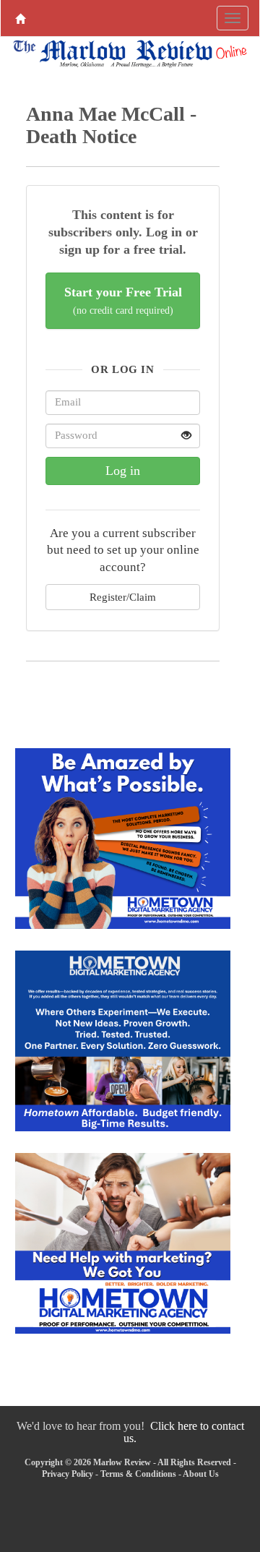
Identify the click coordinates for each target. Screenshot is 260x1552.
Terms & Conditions (138, 1474)
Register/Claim (123, 597)
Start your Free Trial (123, 300)
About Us (201, 1474)
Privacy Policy (67, 1474)
